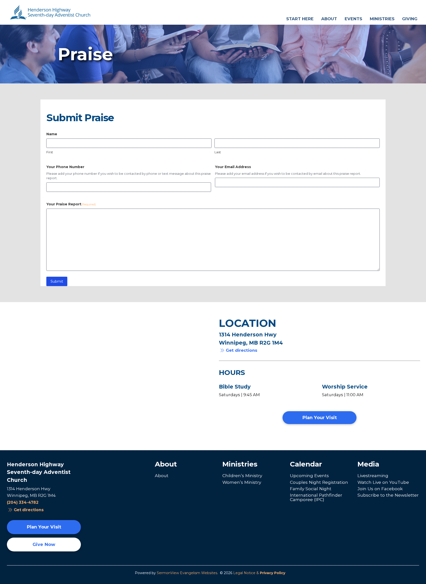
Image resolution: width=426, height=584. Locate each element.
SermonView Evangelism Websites (187, 573)
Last (217, 152)
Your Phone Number (65, 167)
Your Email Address (233, 167)
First (49, 152)
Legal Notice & (259, 573)
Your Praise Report (71, 204)
